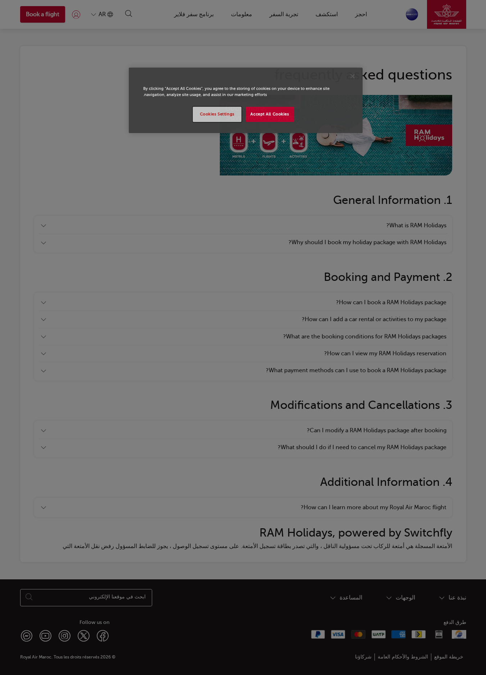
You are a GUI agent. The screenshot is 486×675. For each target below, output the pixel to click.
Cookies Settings (217, 114)
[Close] (352, 76)
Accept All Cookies (269, 114)
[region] (246, 100)
